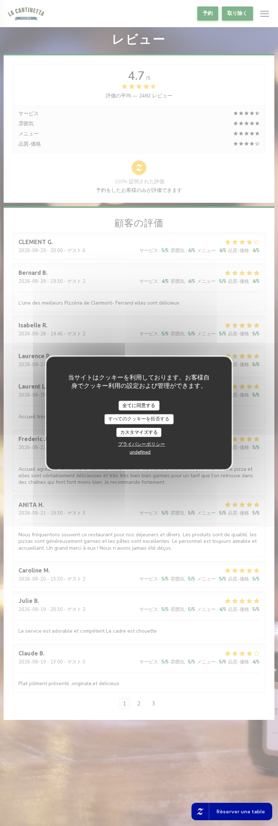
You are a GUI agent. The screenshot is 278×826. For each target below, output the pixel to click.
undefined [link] (140, 452)
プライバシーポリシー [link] (141, 444)
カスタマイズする (139, 432)
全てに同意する (138, 405)
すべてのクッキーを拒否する (138, 419)
